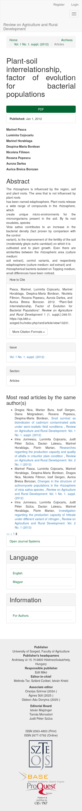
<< (8, 533)
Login (75, 4)
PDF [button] (41, 109)
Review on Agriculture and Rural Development (30, 26)
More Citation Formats (27, 331)
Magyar (18, 582)
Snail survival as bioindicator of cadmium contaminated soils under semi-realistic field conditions (45, 422)
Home (13, 40)
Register (59, 4)
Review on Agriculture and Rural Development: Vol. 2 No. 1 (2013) (45, 460)
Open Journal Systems (25, 541)
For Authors (21, 615)
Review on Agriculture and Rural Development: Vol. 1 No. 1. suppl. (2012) (45, 430)
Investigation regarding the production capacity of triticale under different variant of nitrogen (45, 514)
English (17, 573)
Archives (67, 40)
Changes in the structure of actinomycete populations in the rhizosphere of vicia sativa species (45, 485)
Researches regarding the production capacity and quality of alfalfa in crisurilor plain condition (45, 451)
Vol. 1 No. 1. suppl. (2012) (31, 44)
